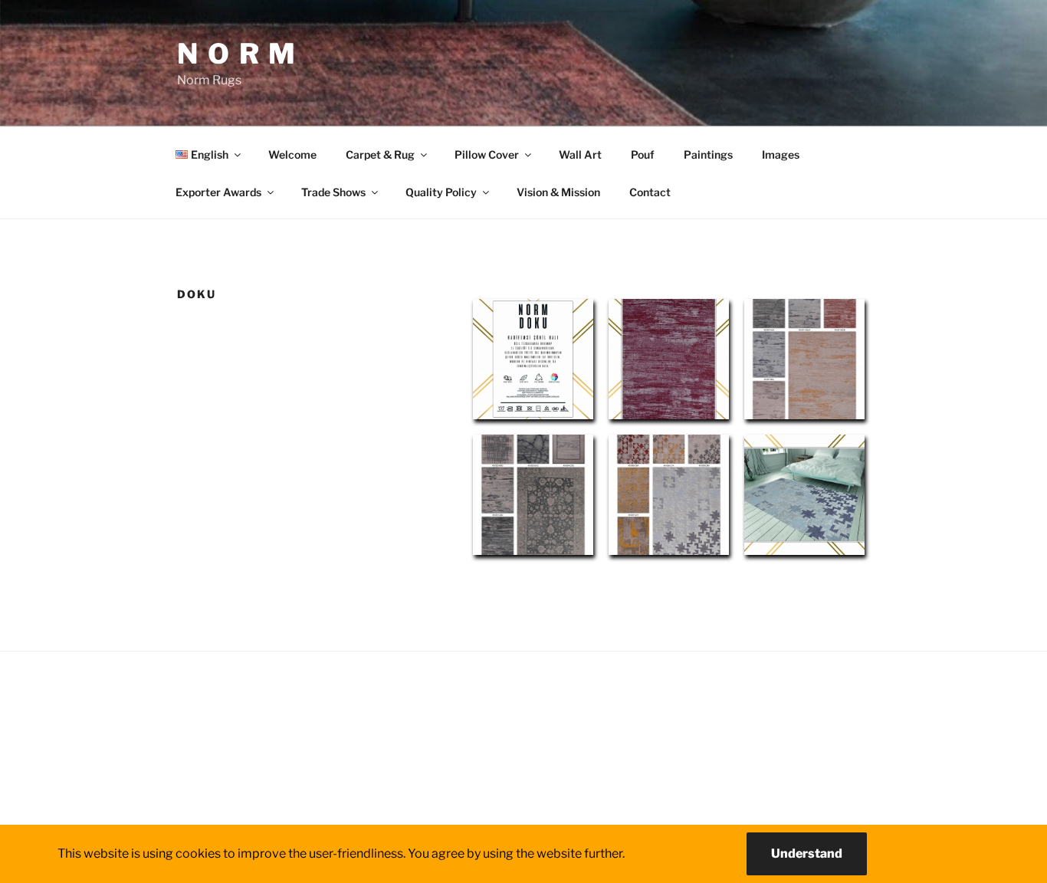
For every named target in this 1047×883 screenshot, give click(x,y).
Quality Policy (441, 192)
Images (780, 154)
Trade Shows (333, 192)
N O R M (237, 54)
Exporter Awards (218, 192)
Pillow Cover (487, 154)
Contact (650, 192)
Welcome (292, 154)
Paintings (708, 154)
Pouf (643, 154)
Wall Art (580, 154)
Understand (806, 853)
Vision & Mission (558, 192)
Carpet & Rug (380, 154)
